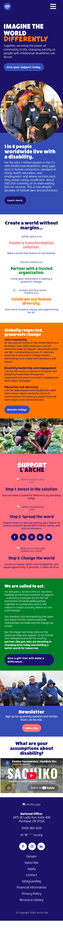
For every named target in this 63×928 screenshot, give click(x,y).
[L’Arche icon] (7, 4)
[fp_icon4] (31, 479)
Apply (31, 869)
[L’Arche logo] (31, 804)
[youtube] (48, 537)
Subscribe (31, 862)
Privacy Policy (31, 893)
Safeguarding (31, 881)
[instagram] (31, 537)
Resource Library (31, 900)
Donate (31, 856)
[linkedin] (40, 537)
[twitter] (23, 537)
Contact (31, 875)
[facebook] (14, 537)
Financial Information (31, 887)
